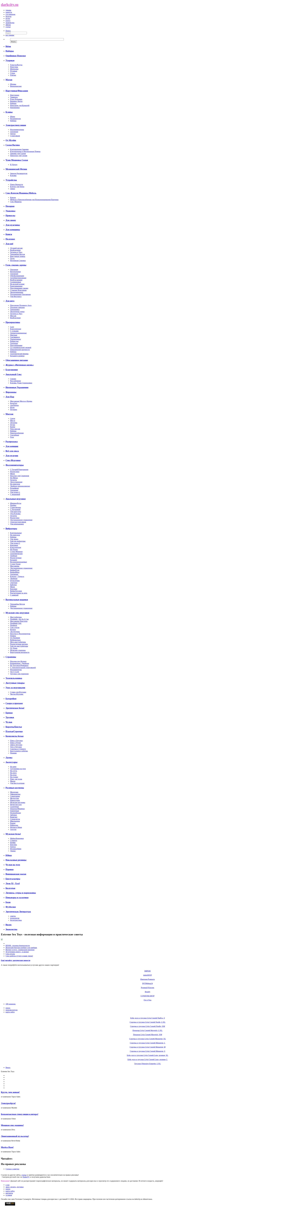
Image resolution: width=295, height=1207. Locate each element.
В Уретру (13, 165)
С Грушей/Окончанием (19, 469)
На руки (13, 775)
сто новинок (10, 14)
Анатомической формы (19, 354)
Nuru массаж (15, 429)
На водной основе (17, 284)
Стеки (12, 73)
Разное (12, 823)
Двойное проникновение (20, 486)
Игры (12, 407)
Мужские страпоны (18, 650)
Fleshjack (13, 625)
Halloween (14, 825)
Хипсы (13, 847)
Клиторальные (16, 533)
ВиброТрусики (16, 591)
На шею (13, 767)
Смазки (13, 379)
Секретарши (15, 796)
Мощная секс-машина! (12, 1125)
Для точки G (15, 492)
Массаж (13, 316)
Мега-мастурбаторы (18, 642)
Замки (12, 189)
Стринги (13, 840)
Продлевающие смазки (19, 288)
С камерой (14, 595)
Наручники (14, 95)
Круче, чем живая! (10, 1092)
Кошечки (13, 817)
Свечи (12, 418)
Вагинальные (15, 272)
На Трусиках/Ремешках (19, 665)
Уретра (13, 134)
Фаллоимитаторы (17, 130)
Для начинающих (17, 524)
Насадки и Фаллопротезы (20, 634)
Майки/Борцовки (17, 838)
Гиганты (13, 480)
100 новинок (11, 1004)
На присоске (15, 484)
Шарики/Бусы (15, 503)
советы (13, 916)
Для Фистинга (15, 296)
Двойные (13, 578)
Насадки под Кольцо (18, 661)
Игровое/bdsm (15, 849)
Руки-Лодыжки (16, 99)
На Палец (14, 549)
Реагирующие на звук (18, 593)
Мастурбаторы (16, 617)
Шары (12, 117)
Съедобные (14, 435)
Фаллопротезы (16, 670)
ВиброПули (14, 570)
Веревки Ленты (16, 101)
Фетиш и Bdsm (16, 827)
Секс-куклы (10, 954)
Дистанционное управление (21, 520)
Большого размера (17, 356)
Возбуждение (15, 250)
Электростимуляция (18, 522)
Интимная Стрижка (18, 261)
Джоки (13, 851)
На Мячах (14, 478)
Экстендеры (15, 632)
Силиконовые (15, 282)
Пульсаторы (15, 581)
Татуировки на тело (18, 769)
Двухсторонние (16, 482)
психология (14, 918)
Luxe (12, 327)
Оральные (14, 270)
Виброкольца (15, 640)
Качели (13, 197)
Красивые (14, 545)
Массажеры (14, 566)
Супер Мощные (16, 552)
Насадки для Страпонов (19, 476)
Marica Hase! (7, 1147)
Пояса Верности (16, 184)
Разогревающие (16, 286)
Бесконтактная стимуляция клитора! (19, 1114)
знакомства (10, 23)
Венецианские (16, 86)
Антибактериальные (18, 278)
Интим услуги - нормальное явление (20, 950)
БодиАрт (13, 403)
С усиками (14, 331)
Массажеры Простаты (18, 621)
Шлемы (13, 84)
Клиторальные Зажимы (19, 149)
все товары (10, 35)
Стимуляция (15, 136)
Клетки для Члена (17, 187)
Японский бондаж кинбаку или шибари (21, 948)
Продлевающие (16, 345)
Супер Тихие (15, 564)
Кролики (13, 589)
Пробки (13, 505)
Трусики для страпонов (19, 674)
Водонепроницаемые (18, 562)
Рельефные (14, 488)
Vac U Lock (14, 672)
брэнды (8, 16)
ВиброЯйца (14, 572)
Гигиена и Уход (16, 252)
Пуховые (13, 71)
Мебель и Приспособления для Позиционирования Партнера (34, 200)
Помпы (13, 636)
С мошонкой (15, 494)
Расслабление (15, 381)
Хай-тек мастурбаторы (19, 646)
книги (8, 21)
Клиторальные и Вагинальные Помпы (25, 151)
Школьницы (15, 821)
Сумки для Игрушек (18, 692)
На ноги (13, 773)
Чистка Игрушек (16, 694)
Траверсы (14, 97)
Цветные (13, 335)
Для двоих (14, 539)
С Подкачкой (15, 509)
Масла (12, 421)
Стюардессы (15, 819)
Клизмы (13, 175)
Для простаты (15, 512)
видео (8, 18)
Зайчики (13, 815)
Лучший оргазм (16, 248)
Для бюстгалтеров (17, 783)
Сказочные (14, 807)
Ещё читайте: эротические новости (15, 960)
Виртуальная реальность (19, 652)
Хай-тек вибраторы (17, 541)
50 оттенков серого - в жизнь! (17, 952)
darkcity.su (9, 4)
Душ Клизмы (15, 514)
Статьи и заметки (12, 1169)
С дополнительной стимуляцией (23, 668)
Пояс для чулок (16, 779)
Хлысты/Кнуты (16, 65)
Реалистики (14, 472)
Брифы (13, 843)
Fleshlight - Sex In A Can (19, 619)
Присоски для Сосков (18, 156)
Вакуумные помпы (17, 256)
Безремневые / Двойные (19, 663)
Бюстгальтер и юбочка (19, 751)
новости (9, 12)
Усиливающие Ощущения (20, 294)
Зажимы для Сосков (18, 153)
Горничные (14, 811)
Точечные (14, 343)
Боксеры (13, 845)
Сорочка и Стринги (18, 749)
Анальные (14, 132)
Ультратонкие (15, 339)
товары (8, 10)
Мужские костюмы (17, 802)
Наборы (13, 103)
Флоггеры (14, 67)
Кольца (13, 630)
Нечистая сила (16, 805)
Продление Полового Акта (20, 305)
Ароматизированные (18, 333)
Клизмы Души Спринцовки (21, 383)
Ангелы (13, 829)
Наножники (15, 108)
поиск (8, 1008)
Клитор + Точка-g (17, 576)
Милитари (14, 792)
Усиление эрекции (17, 307)
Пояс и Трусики (16, 741)
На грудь (13, 771)
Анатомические (16, 554)
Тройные (13, 556)
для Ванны (14, 405)
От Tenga (13, 648)
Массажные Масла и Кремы (21, 401)
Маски (12, 781)
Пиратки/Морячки (17, 809)
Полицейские (15, 813)
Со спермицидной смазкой (20, 347)
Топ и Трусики (16, 747)
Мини (12, 474)
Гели (12, 437)
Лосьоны (13, 423)
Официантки (15, 794)
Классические (15, 329)
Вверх (8, 1068)
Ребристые (14, 341)
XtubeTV (26, 1177)
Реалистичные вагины (19, 644)
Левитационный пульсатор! (15, 1136)
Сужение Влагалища (18, 290)
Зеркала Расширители (18, 173)
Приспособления (17, 433)
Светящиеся (15, 337)
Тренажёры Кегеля (17, 254)
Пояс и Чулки (15, 743)
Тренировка (14, 309)
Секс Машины (16, 202)
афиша (8, 25)
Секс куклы (14, 627)
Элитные (13, 583)
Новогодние (15, 800)
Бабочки (13, 585)
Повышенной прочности (20, 350)
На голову (14, 777)
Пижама (13, 753)
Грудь (12, 258)
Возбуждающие (16, 280)
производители (12, 1010)
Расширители (15, 119)
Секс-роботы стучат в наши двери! (19, 956)
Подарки (13, 409)
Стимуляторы (15, 507)
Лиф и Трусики (16, 745)
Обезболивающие (17, 276)
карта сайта (10, 1012)
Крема (12, 427)
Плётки (13, 75)
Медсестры (14, 798)
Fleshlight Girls (15, 623)
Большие (13, 560)
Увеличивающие (16, 292)
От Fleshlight (15, 638)
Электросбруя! (8, 1103)
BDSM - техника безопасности (18, 946)
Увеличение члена (17, 312)
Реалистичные (15, 558)
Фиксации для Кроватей (19, 105)
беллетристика (16, 920)
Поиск (8, 31)
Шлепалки (14, 69)
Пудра (12, 425)
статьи (8, 27)
